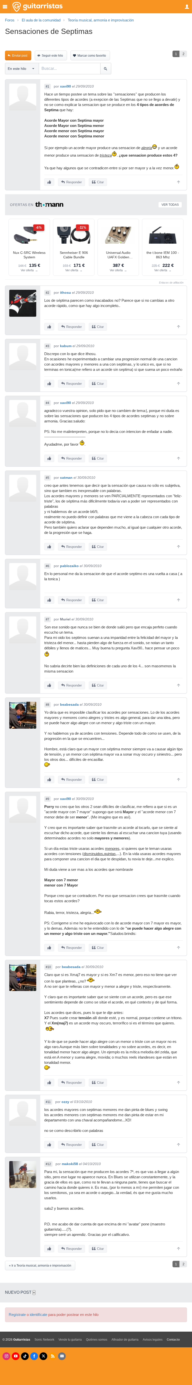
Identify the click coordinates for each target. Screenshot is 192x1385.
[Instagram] (6, 1356)
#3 (47, 346)
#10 (48, 967)
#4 (47, 403)
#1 (47, 86)
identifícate (38, 1315)
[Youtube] (16, 1356)
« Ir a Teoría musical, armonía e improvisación (40, 1265)
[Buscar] (105, 68)
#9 (47, 799)
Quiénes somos (96, 1339)
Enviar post (19, 55)
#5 (47, 478)
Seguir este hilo (52, 55)
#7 (47, 619)
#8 (47, 704)
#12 (48, 1164)
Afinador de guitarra (125, 1339)
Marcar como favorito (92, 55)
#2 (47, 293)
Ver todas (170, 204)
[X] (43, 1356)
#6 (47, 566)
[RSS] (52, 1356)
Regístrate (17, 1315)
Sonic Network (44, 1339)
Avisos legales (152, 1339)
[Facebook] (34, 1356)
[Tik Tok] (25, 1356)
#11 (48, 1102)
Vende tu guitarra (70, 1339)
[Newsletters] (62, 1356)
